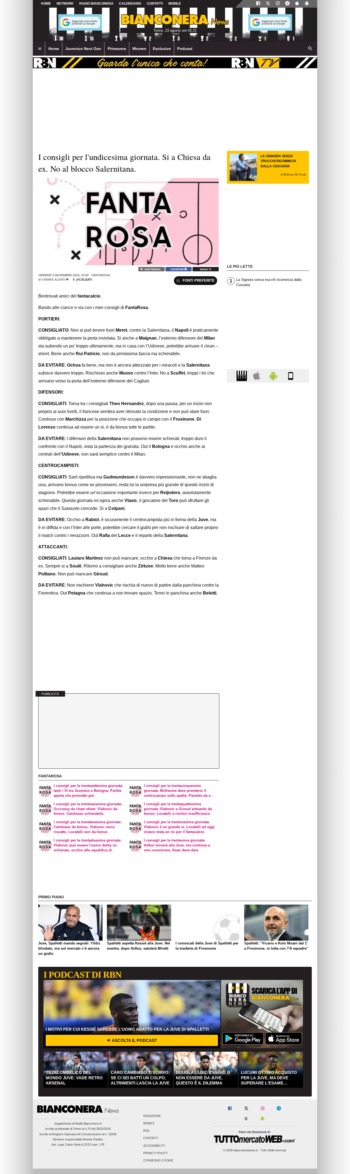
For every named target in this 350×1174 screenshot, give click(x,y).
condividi (177, 269)
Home (46, 3)
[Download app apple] (297, 4)
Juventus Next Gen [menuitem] (83, 48)
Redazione (152, 1115)
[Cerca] (310, 49)
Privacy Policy (155, 1153)
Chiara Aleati (53, 279)
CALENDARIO (130, 3)
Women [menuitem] (139, 48)
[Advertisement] (268, 598)
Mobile (148, 1123)
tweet (204, 269)
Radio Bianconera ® (88, 1123)
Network (65, 3)
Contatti (150, 1138)
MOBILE (174, 3)
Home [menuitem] (53, 48)
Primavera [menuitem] (117, 48)
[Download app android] (307, 4)
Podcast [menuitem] (184, 48)
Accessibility (154, 1145)
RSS (146, 1131)
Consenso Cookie (158, 1160)
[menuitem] (40, 49)
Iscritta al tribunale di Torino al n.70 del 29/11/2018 (78, 1128)
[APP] (243, 375)
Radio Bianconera (96, 3)
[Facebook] (258, 4)
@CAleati (83, 279)
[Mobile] (290, 375)
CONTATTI (155, 3)
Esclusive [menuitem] (162, 48)
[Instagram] (277, 4)
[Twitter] (268, 4)
